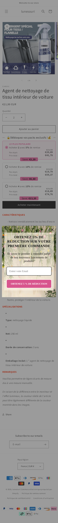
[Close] (52, 230)
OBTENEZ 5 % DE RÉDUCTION (29, 284)
